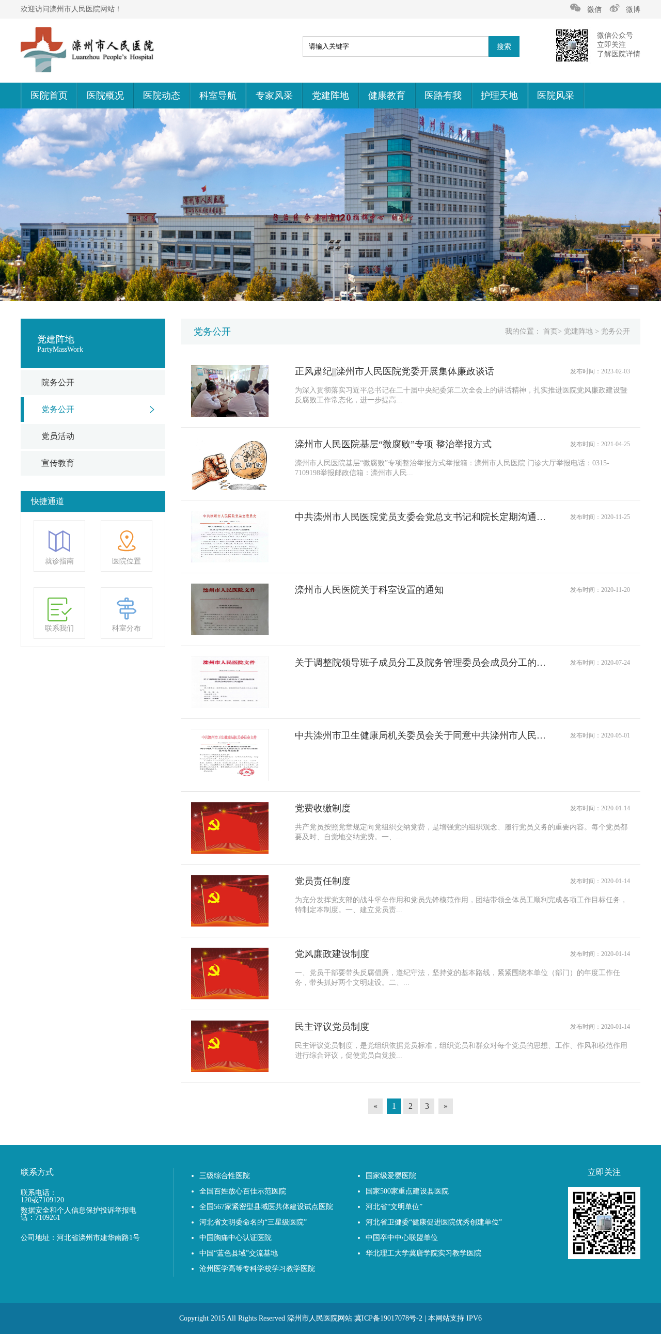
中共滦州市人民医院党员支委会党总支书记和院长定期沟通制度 (420, 517)
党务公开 (57, 409)
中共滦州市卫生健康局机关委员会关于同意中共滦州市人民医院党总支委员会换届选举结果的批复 (420, 735)
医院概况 (105, 95)
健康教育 (386, 95)
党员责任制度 (323, 881)
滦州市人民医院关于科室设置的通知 (369, 590)
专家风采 (274, 95)
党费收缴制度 (323, 808)
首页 (550, 331)
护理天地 (499, 95)
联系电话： (39, 1193)
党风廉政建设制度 (332, 954)
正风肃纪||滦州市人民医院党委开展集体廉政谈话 (394, 371)
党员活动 (57, 436)
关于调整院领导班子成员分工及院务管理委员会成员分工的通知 (420, 662)
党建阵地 (330, 95)
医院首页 (49, 95)
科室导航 (218, 95)
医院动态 (161, 95)
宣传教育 (57, 463)
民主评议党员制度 (332, 1027)
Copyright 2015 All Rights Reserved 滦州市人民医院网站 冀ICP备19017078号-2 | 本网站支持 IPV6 (330, 1318)
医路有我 (443, 95)
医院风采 (555, 95)
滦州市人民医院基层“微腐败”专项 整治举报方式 (393, 444)
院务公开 (57, 382)
